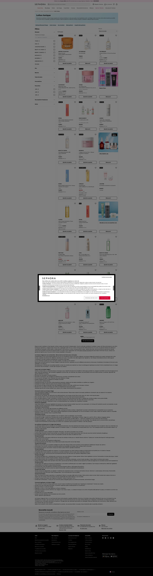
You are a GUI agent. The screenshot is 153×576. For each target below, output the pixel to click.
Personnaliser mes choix (91, 297)
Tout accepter (104, 297)
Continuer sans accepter (107, 277)
